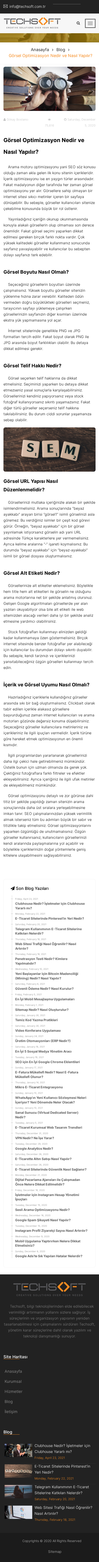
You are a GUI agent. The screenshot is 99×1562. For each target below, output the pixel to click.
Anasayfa (40, 49)
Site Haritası (15, 1356)
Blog (60, 49)
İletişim (11, 1411)
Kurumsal (13, 1381)
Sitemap (54, 1551)
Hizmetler (13, 1391)
